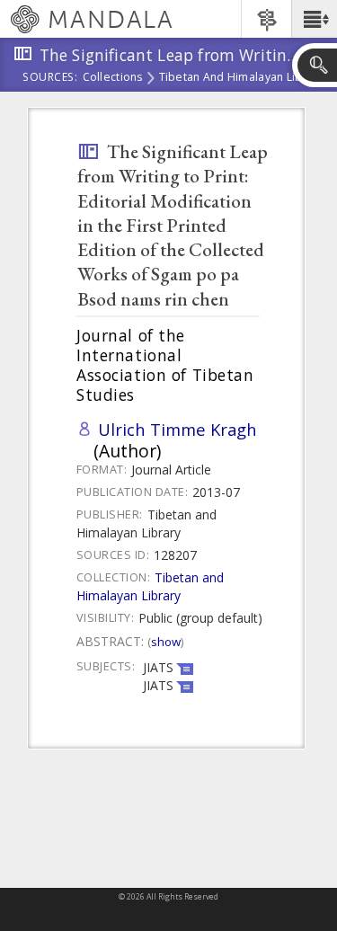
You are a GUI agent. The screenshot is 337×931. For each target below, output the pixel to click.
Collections (113, 78)
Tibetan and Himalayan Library (241, 78)
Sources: (50, 78)
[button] (314, 19)
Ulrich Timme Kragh (177, 429)
